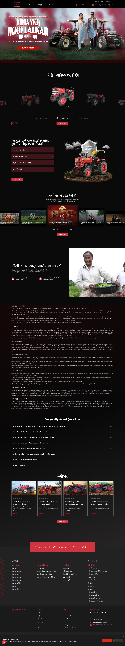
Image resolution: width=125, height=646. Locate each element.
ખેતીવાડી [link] (13, 613)
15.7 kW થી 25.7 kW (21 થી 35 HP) (46, 571)
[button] (118, 640)
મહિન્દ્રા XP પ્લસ (16, 577)
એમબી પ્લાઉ (91, 580)
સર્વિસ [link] (96, 5)
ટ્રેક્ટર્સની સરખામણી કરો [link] (69, 574)
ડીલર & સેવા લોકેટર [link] (69, 619)
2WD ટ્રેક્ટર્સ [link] (66, 577)
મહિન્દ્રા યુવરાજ (16, 571)
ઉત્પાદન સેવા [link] (67, 622)
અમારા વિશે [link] (97, 1)
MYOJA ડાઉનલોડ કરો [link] (70, 628)
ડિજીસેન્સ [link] (40, 628)
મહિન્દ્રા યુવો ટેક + (16, 583)
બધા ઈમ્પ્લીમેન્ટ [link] (92, 568)
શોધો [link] (112, 5)
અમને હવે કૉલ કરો (83, 547)
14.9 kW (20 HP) (41, 568)
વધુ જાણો (41, 123)
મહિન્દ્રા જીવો (15, 574)
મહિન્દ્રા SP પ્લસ (16, 580)
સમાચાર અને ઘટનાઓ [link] (44, 625)
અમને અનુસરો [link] (94, 610)
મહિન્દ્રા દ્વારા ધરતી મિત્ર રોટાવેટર (97, 571)
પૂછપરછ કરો (62, 547)
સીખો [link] (39, 610)
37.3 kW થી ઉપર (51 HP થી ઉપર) (46, 577)
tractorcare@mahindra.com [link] (102, 625)
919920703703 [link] (97, 619)
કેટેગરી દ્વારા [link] (66, 565)
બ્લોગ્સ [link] (102, 1)
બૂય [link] (79, 5)
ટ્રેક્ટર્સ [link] (28, 5)
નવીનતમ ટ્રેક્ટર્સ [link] (67, 571)
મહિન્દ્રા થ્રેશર (92, 592)
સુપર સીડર (91, 586)
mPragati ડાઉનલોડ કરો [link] (70, 625)
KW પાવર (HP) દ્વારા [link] (43, 565)
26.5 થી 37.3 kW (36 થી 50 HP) (45, 574)
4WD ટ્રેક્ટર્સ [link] (66, 580)
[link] (17, 4)
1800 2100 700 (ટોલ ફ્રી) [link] (100, 622)
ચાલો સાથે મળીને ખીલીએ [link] (19, 610)
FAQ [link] (39, 616)
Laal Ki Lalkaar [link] (54, 5)
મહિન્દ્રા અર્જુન (15, 586)
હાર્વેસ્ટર (90, 589)
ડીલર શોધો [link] (104, 5)
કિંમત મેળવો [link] (87, 5)
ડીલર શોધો (42, 547)
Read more (16, 513)
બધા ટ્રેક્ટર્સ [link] (65, 568)
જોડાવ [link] (66, 610)
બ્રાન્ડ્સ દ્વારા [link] (15, 565)
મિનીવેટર (90, 583)
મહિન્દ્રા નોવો (15, 589)
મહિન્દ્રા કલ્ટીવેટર (93, 574)
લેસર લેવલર (91, 577)
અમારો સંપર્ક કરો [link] (68, 616)
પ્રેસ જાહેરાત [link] (41, 622)
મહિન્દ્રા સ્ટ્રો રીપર (93, 595)
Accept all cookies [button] (107, 640)
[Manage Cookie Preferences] (4, 642)
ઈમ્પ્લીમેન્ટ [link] (40, 5)
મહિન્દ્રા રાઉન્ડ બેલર (94, 598)
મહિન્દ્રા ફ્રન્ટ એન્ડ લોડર (95, 601)
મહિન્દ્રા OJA (15, 568)
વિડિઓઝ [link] (40, 619)
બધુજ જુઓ (62, 234)
